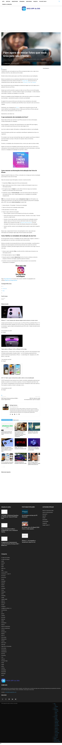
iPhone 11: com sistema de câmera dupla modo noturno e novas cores (19, 320)
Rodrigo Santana (7, 63)
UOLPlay (3, 668)
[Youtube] (15, 699)
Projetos (35, 1)
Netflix (2, 621)
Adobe (2, 561)
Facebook (25, 82)
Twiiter (2, 664)
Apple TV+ (3, 568)
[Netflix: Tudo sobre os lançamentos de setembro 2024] (21, 442)
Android (3, 563)
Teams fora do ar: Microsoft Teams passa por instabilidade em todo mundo (33, 448)
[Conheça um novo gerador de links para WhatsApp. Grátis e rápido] (7, 427)
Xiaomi (2, 675)
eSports (2, 584)
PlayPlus (3, 633)
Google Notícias (13, 280)
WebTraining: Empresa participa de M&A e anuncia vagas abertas (9, 399)
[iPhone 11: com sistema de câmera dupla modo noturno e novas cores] (20, 312)
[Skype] (15, 414)
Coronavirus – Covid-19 (6, 573)
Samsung (3, 644)
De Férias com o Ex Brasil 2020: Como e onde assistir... (30, 528)
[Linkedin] (13, 414)
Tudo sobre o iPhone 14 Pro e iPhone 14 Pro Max (14, 349)
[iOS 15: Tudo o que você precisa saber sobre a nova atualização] (20, 369)
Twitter (29, 82)
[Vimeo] (9, 699)
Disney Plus (3, 577)
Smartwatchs (4, 651)
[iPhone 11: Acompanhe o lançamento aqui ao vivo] (31, 536)
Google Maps (25, 80)
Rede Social (3, 642)
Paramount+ (3, 631)
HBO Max (3, 602)
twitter (2, 666)
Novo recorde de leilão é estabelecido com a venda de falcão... (9, 530)
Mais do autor (16, 420)
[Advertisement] (31, 20)
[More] (20, 68)
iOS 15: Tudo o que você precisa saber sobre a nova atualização (17, 378)
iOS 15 (17, 107)
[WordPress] (19, 414)
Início (2, 30)
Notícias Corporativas (5, 626)
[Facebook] (2, 699)
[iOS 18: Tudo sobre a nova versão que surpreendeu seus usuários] (7, 457)
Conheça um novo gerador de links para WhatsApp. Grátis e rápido (6, 433)
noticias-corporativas (5, 628)
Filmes (2, 590)
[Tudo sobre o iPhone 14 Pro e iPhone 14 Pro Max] (20, 341)
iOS (7, 30)
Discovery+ (3, 575)
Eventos (2, 586)
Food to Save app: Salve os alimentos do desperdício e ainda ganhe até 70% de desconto (34, 463)
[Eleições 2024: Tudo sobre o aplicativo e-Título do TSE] (34, 427)
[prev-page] (2, 467)
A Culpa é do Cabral (5, 559)
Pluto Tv (3, 635)
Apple (2, 564)
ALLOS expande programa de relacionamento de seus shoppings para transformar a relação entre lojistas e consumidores (20, 434)
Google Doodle (4, 599)
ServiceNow (29, 1)
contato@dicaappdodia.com (10, 692)
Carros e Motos (4, 572)
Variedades (3, 669)
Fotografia (7, 49)
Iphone (2, 613)
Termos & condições (7, 4)
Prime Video (3, 637)
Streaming (21, 1)
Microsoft (3, 617)
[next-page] (4, 467)
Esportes (3, 582)
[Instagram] (11, 414)
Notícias (8, 1)
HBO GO (3, 601)
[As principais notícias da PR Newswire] (31, 512)
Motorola (3, 619)
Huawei (2, 604)
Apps (3, 1)
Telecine (3, 659)
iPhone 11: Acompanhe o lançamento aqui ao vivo (29, 541)
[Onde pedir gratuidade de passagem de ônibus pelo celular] (21, 457)
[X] (17, 414)
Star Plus (3, 653)
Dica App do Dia (7, 278)
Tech (2, 657)
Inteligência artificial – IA (6, 608)
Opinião (3, 630)
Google (2, 597)
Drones (2, 579)
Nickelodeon (3, 622)
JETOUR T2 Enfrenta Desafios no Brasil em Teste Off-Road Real (9, 517)
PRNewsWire (3, 639)
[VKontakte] (12, 699)
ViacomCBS (3, 671)
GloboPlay (3, 595)
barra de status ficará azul (26, 222)
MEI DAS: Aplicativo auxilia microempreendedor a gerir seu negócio (32, 399)
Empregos (3, 581)
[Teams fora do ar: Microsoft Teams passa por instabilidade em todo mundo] (34, 442)
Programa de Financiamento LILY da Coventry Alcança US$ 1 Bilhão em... (10, 544)
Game (2, 593)
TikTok (2, 662)
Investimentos (4, 610)
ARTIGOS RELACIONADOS (7, 420)
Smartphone (15, 1)
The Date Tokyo (42, 1)
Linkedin (3, 615)
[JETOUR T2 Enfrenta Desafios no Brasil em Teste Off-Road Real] (10, 512)
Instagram (34, 82)
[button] (59, 1)
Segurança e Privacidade (6, 646)
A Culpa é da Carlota (5, 557)
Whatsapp (3, 673)
